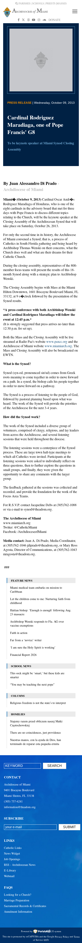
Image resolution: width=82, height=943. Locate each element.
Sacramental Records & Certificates (25, 906)
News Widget (12, 853)
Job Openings (12, 859)
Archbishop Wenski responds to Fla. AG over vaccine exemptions (37, 623)
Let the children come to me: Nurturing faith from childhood (40, 601)
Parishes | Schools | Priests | (37, 3)
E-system (56, 931)
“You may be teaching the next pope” (32, 684)
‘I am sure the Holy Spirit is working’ (33, 647)
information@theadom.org (20, 807)
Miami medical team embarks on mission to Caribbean (36, 590)
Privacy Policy (62, 936)
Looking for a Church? (17, 895)
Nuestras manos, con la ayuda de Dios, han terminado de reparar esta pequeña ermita (35, 742)
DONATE (55, 20)
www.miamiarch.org (58, 346)
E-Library (10, 870)
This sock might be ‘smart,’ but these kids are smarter (37, 675)
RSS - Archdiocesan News (19, 865)
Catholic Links (12, 848)
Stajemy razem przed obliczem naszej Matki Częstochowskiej (36, 723)
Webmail (9, 876)
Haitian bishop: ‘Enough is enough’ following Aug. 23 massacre (40, 612)
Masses (62, 3)
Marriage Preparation (16, 900)
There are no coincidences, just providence (35, 732)
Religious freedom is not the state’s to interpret (38, 703)
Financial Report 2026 (23, 655)
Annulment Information (18, 912)
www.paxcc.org (56, 341)
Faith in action (18, 633)
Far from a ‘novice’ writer (26, 640)
